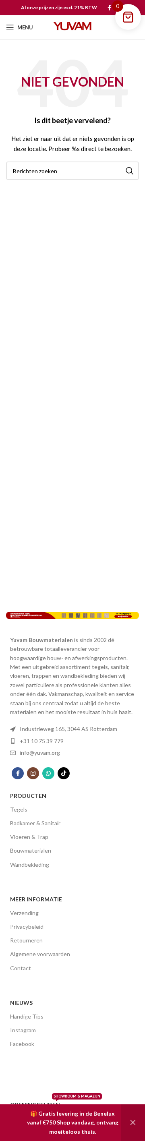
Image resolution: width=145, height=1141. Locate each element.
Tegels (18, 809)
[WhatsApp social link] (48, 773)
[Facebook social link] (109, 7)
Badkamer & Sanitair (35, 823)
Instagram (23, 1030)
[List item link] (72, 729)
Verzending (24, 912)
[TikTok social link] (64, 773)
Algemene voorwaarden (40, 953)
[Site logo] (72, 26)
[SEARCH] (129, 171)
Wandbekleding (29, 864)
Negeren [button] (133, 1122)
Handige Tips (27, 1016)
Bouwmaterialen (30, 850)
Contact (20, 968)
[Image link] (72, 614)
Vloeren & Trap (29, 836)
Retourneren (26, 940)
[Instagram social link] (33, 773)
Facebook (22, 1043)
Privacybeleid (27, 926)
